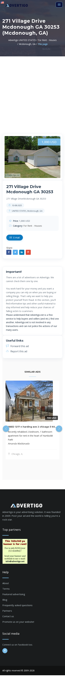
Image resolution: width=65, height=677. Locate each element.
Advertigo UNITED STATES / (22, 40)
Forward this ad (19, 346)
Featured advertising (13, 594)
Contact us (8, 616)
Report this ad (18, 351)
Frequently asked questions (17, 605)
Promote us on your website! (18, 621)
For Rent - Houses (32, 225)
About (5, 583)
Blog (4, 599)
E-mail (16, 237)
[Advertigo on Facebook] (4, 650)
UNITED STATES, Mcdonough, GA (26, 210)
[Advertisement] (32, 90)
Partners (7, 610)
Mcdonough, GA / (28, 44)
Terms (6, 588)
